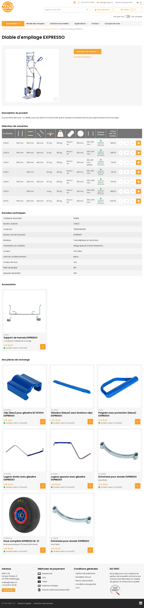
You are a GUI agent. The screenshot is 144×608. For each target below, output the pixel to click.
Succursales (8, 590)
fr (140, 2)
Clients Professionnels (123, 2)
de (138, 2)
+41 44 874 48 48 (9, 585)
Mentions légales (24, 603)
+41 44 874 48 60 (87, 2)
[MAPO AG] (8, 6)
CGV (78, 587)
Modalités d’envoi (83, 577)
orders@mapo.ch (106, 2)
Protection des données (43, 603)
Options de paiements (85, 573)
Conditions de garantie (86, 584)
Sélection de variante (86, 51)
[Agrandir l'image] (32, 75)
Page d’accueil (8, 29)
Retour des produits (84, 580)
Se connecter (103, 9)
